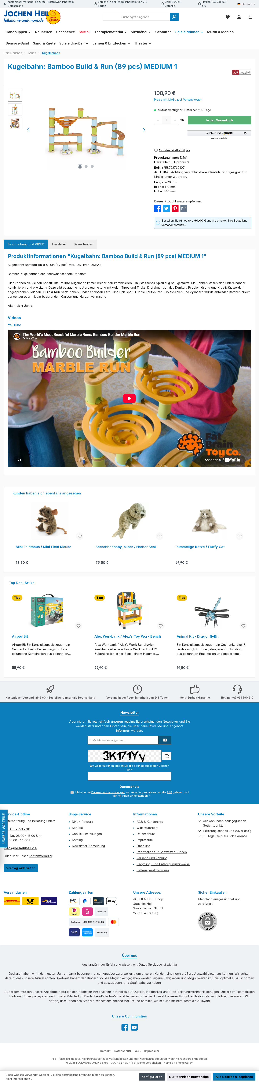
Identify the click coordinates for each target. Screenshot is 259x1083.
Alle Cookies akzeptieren (234, 1077)
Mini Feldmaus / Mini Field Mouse (43, 547)
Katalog (77, 840)
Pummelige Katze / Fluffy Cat (200, 547)
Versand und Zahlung (152, 858)
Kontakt (77, 828)
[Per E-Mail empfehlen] (184, 208)
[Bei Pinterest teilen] (175, 208)
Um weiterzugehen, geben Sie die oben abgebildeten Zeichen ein (129, 767)
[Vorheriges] (28, 130)
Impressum (145, 840)
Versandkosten (118, 1058)
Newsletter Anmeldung (88, 846)
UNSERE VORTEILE (4, 828)
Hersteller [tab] (59, 244)
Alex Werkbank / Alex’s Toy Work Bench (127, 636)
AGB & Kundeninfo (150, 822)
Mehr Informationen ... (19, 1078)
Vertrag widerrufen (20, 868)
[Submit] (164, 740)
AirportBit (20, 636)
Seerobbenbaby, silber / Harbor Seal (126, 547)
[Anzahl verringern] (158, 120)
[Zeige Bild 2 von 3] (86, 166)
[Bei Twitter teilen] (166, 208)
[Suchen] (174, 17)
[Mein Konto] (239, 17)
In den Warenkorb (219, 120)
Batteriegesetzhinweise (153, 870)
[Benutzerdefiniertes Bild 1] (12, 901)
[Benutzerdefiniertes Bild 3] (49, 901)
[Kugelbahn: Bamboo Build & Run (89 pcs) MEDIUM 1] (86, 130)
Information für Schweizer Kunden (162, 852)
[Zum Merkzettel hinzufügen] (79, 536)
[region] (77, 130)
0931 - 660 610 (17, 829)
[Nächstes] (144, 130)
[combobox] (136, 17)
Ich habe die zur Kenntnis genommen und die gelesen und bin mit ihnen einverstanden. (132, 794)
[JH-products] (241, 72)
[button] (219, 135)
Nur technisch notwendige (189, 1077)
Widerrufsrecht (147, 828)
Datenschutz (146, 834)
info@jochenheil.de (20, 848)
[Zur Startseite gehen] (32, 16)
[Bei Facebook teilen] (157, 208)
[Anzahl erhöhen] (175, 120)
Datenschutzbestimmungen (108, 792)
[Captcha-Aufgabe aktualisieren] (166, 756)
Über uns (143, 846)
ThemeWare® (184, 1062)
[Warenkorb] (250, 17)
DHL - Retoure (82, 822)
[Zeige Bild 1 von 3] (80, 166)
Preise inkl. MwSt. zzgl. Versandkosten (178, 99)
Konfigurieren (152, 1077)
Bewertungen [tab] (83, 244)
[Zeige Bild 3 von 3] (92, 166)
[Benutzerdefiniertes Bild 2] (30, 901)
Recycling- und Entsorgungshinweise (163, 864)
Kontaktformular (40, 856)
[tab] (26, 244)
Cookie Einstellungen (87, 834)
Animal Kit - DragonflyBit (198, 636)
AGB (169, 792)
